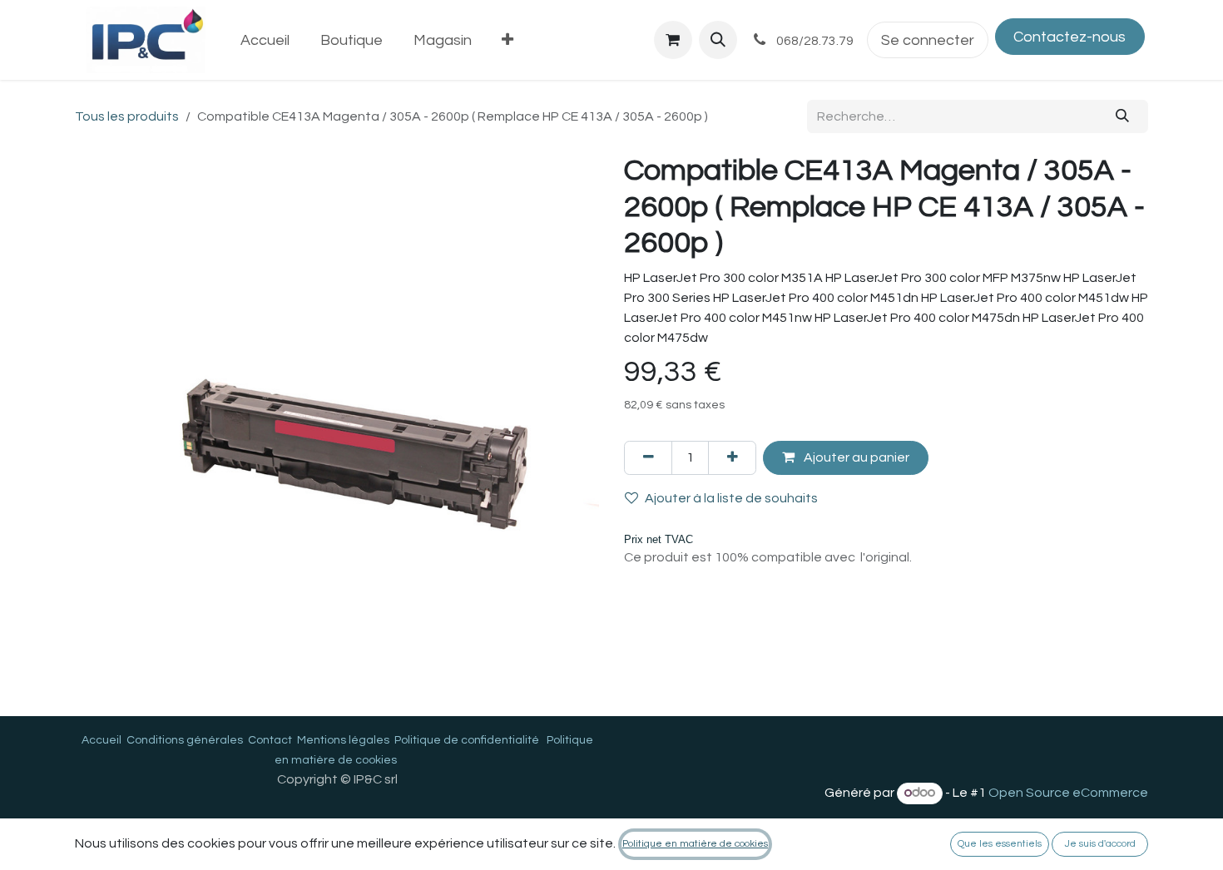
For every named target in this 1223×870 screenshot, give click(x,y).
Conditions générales (184, 740)
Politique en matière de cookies (695, 843)
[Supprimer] (648, 457)
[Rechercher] (1122, 116)
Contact (270, 740)
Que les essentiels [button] (1000, 843)
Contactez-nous (1069, 37)
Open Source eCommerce (1068, 792)
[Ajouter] (732, 457)
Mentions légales (343, 740)
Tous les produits (127, 116)
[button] (718, 40)
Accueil (101, 740)
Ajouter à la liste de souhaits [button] (731, 498)
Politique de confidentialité (466, 740)
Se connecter (927, 40)
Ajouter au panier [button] (855, 457)
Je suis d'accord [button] (1100, 843)
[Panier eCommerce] (673, 40)
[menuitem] (265, 40)
